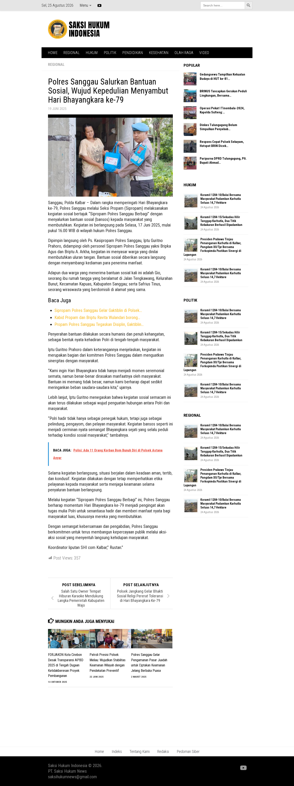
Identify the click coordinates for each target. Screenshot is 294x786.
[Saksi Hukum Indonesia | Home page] (78, 29)
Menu (84, 5)
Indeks (117, 751)
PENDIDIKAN (132, 52)
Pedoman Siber (188, 751)
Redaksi (163, 751)
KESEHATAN (159, 52)
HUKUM (92, 52)
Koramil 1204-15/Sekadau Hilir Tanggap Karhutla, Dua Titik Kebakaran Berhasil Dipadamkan (221, 221)
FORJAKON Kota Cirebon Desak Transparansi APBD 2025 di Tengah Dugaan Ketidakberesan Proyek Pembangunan (65, 665)
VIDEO (204, 52)
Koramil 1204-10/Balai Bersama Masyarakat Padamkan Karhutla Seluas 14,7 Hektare (220, 198)
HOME (52, 52)
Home (99, 751)
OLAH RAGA (184, 52)
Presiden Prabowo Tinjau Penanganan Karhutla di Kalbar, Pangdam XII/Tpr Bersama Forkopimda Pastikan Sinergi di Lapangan (212, 246)
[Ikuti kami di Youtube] (243, 768)
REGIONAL (71, 52)
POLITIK (110, 52)
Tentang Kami (140, 751)
